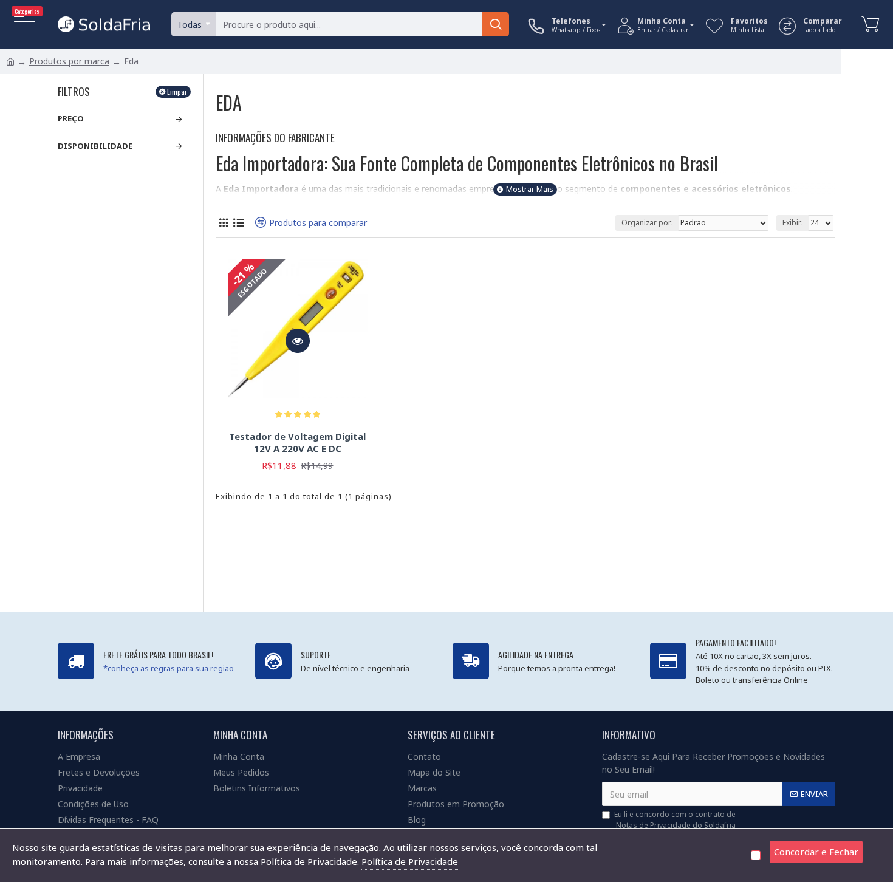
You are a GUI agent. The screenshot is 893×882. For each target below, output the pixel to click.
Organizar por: (647, 222)
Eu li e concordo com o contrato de (675, 819)
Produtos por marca (69, 61)
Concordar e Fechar (816, 852)
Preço (71, 118)
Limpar (177, 91)
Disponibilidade (95, 145)
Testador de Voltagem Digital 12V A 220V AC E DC (297, 442)
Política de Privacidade (409, 861)
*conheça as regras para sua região (168, 668)
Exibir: (792, 222)
